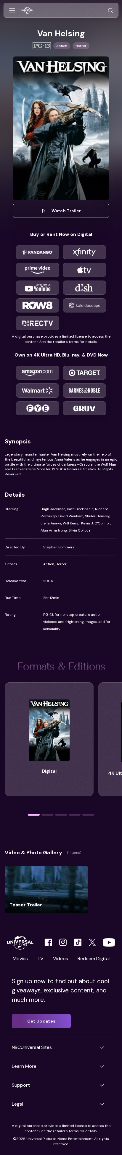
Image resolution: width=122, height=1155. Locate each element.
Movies (20, 958)
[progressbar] (34, 815)
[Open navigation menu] (12, 10)
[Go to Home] (27, 10)
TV (40, 958)
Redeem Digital (94, 958)
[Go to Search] (110, 10)
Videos (60, 958)
